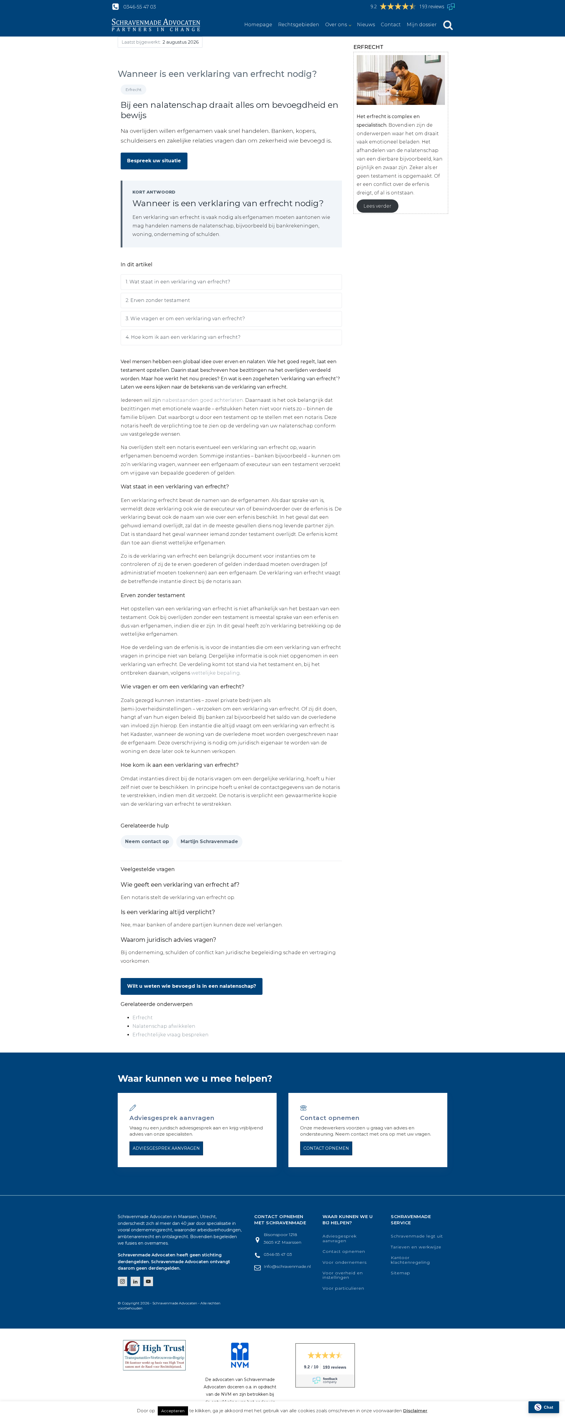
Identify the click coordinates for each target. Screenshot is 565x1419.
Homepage (258, 24)
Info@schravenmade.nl (287, 1266)
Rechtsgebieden (298, 24)
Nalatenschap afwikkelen (163, 1026)
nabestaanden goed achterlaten (202, 400)
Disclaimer (415, 1410)
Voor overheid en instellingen (343, 1275)
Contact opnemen (326, 1148)
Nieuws (366, 24)
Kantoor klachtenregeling (410, 1260)
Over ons (336, 24)
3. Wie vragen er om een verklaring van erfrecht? (185, 318)
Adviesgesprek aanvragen (166, 1148)
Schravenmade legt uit (417, 1236)
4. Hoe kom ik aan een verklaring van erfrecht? (183, 337)
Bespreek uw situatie (154, 160)
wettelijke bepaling (215, 673)
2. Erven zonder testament (158, 300)
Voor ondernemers (345, 1262)
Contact (391, 24)
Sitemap (400, 1273)
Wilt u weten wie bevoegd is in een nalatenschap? (191, 986)
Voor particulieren (343, 1288)
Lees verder (377, 206)
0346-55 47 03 (139, 7)
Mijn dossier (422, 24)
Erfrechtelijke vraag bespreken (170, 1035)
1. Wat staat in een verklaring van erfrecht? (178, 282)
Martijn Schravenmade (209, 841)
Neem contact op (147, 841)
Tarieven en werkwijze (416, 1247)
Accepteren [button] (173, 1410)
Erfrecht (142, 1017)
